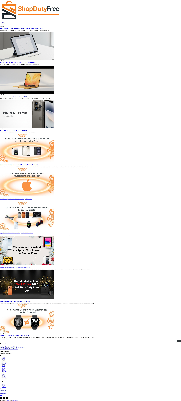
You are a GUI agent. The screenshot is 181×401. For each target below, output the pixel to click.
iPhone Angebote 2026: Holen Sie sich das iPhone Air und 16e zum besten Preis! (19, 165)
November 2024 (4, 370)
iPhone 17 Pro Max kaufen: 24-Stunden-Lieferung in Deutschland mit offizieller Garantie (21, 28)
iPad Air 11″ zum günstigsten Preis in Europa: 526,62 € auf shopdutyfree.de (18, 62)
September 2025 (4, 363)
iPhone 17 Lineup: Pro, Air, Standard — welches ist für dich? (9, 349)
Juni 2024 (3, 373)
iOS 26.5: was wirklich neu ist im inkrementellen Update (8, 346)
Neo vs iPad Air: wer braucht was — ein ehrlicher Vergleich (9, 348)
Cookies (1, 395)
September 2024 (4, 371)
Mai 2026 (3, 358)
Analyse (3, 383)
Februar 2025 (4, 369)
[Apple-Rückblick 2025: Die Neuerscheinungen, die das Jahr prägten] (27, 230)
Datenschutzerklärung (3, 393)
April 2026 (3, 359)
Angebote (3, 384)
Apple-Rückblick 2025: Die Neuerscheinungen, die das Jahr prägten (16, 233)
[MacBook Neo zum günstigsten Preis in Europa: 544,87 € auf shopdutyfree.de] (27, 93)
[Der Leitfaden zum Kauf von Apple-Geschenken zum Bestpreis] (27, 264)
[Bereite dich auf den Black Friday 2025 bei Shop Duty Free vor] (27, 298)
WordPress (7, 400)
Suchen (1, 339)
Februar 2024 (4, 377)
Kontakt (1, 388)
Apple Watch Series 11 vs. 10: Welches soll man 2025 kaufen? (15, 335)
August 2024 (4, 372)
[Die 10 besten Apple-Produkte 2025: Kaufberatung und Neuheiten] (27, 196)
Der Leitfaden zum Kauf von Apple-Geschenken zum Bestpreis (15, 267)
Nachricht (3, 23)
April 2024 (3, 375)
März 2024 (3, 376)
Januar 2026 (4, 360)
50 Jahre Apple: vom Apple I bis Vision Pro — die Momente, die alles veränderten (12, 347)
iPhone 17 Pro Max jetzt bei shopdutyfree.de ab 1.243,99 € (14, 130)
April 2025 (3, 367)
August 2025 (4, 364)
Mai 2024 (3, 374)
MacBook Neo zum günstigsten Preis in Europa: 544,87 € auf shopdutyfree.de (18, 96)
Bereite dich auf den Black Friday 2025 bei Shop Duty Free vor (15, 301)
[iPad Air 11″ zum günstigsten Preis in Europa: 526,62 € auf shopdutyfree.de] (27, 59)
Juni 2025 (3, 366)
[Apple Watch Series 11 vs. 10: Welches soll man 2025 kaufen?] (27, 332)
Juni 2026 (3, 357)
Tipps (3, 386)
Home (3, 22)
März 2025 (3, 368)
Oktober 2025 (4, 362)
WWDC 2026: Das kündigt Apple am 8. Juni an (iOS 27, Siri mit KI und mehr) (12, 345)
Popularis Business (15, 400)
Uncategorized (4, 387)
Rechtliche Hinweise (3, 390)
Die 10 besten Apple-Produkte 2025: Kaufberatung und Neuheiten (16, 199)
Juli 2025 (3, 365)
